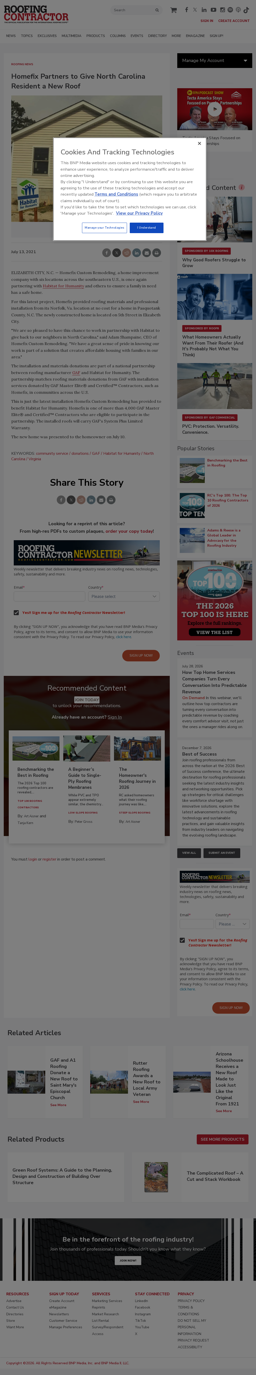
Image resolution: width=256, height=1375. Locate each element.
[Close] (199, 143)
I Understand (146, 228)
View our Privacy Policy (139, 213)
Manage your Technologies (104, 228)
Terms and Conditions (116, 194)
